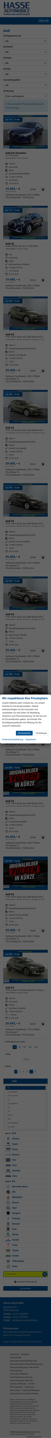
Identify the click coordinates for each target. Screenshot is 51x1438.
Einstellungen (41, 733)
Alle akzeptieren (24, 733)
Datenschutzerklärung (12, 739)
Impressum (30, 739)
